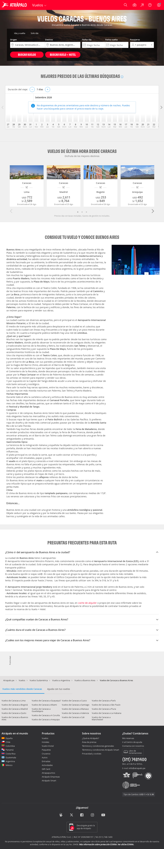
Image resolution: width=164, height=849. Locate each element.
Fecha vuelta (111, 39)
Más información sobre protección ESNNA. (98, 844)
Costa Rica (10, 753)
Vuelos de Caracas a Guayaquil (46, 700)
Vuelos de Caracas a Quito (14, 713)
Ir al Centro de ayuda (132, 742)
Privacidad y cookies (91, 753)
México (9, 765)
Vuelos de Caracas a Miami (44, 704)
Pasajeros (135, 39)
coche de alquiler (87, 602)
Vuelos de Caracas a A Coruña (46, 715)
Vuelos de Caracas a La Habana (106, 713)
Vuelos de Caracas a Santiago (75, 704)
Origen (13, 39)
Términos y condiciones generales (98, 745)
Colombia (10, 745)
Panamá (9, 749)
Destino (49, 39)
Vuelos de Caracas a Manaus (75, 708)
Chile (8, 742)
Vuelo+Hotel (48, 745)
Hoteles (45, 742)
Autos (44, 757)
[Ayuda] (150, 5)
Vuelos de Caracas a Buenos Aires (15, 718)
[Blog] (61, 815)
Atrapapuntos (48, 772)
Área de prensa (89, 742)
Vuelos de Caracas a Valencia (75, 713)
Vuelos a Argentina (61, 680)
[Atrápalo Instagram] (92, 815)
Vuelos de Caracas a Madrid (15, 708)
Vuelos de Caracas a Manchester (101, 718)
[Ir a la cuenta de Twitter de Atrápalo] (71, 815)
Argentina (10, 761)
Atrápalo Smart (49, 780)
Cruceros (46, 753)
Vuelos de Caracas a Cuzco (74, 700)
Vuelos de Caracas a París (104, 700)
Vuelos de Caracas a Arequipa (46, 719)
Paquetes (46, 749)
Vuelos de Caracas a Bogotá (15, 704)
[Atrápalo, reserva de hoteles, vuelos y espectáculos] (14, 5)
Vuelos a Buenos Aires (84, 680)
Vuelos (22, 680)
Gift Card (46, 769)
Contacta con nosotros (133, 746)
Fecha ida (86, 39)
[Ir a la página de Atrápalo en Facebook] (82, 815)
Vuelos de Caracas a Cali (73, 717)
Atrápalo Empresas (51, 776)
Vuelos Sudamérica (39, 680)
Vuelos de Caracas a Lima (13, 700)
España (9, 738)
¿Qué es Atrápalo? (90, 738)
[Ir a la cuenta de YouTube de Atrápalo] (103, 815)
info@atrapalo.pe (137, 768)
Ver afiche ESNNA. (126, 844)
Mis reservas (128, 738)
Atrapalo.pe (8, 680)
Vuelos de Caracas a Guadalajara (41, 710)
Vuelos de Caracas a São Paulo (106, 704)
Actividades (47, 765)
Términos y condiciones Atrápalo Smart (100, 749)
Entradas (46, 761)
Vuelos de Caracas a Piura (104, 708)
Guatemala (11, 757)
